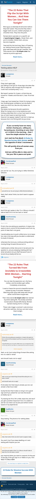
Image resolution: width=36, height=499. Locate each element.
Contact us (4, 484)
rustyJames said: (6, 374)
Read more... (18, 57)
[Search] (34, 2)
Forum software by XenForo (14, 489)
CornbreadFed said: (7, 188)
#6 (34, 330)
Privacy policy (21, 484)
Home (31, 484)
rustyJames (5, 70)
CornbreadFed (11, 161)
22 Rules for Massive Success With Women (19, 139)
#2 (34, 167)
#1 (34, 80)
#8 (34, 415)
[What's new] (30, 2)
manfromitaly (11, 217)
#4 (34, 207)
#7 (34, 369)
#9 (34, 429)
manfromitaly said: (7, 334)
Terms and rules (12, 484)
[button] (2, 2)
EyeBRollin (9, 409)
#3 (34, 183)
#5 (34, 223)
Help (27, 484)
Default (4, 482)
